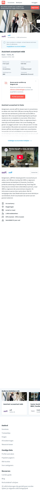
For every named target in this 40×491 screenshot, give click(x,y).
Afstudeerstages (7, 441)
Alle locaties (6, 461)
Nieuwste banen (7, 444)
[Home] (3, 2)
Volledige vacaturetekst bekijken (18, 140)
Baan (3, 55)
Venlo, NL (10, 55)
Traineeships (6, 433)
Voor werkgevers (7, 465)
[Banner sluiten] (35, 81)
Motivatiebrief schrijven (10, 482)
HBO (4, 74)
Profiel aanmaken (18, 97)
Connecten (34, 172)
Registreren (35, 7)
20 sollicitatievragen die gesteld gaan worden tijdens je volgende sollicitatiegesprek (17, 487)
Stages (4, 437)
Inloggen (34, 2)
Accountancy (6, 69)
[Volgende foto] (36, 21)
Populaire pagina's (8, 458)
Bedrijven (19, 2)
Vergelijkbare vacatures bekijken (16, 46)
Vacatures (11, 2)
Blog (3, 479)
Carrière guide (6, 475)
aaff (9, 35)
